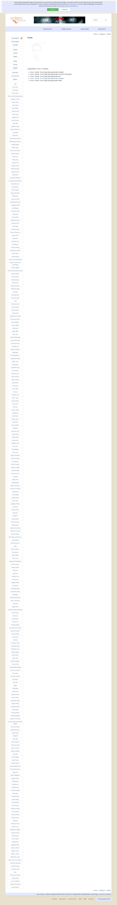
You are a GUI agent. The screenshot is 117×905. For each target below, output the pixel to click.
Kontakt (54, 899)
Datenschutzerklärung (71, 6)
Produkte (47, 29)
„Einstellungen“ (72, 4)
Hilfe (84, 899)
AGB (80, 899)
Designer (85, 29)
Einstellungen (65, 9)
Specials (102, 29)
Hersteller (66, 29)
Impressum (62, 899)
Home (95, 34)
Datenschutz (72, 899)
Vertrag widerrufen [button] (104, 899)
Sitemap (91, 899)
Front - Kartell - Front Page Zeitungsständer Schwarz (47, 78)
